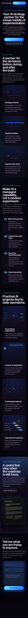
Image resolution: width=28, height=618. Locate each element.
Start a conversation (13, 39)
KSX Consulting (7, 3)
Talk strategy (17, 3)
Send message (14, 588)
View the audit (8, 490)
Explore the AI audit (13, 43)
